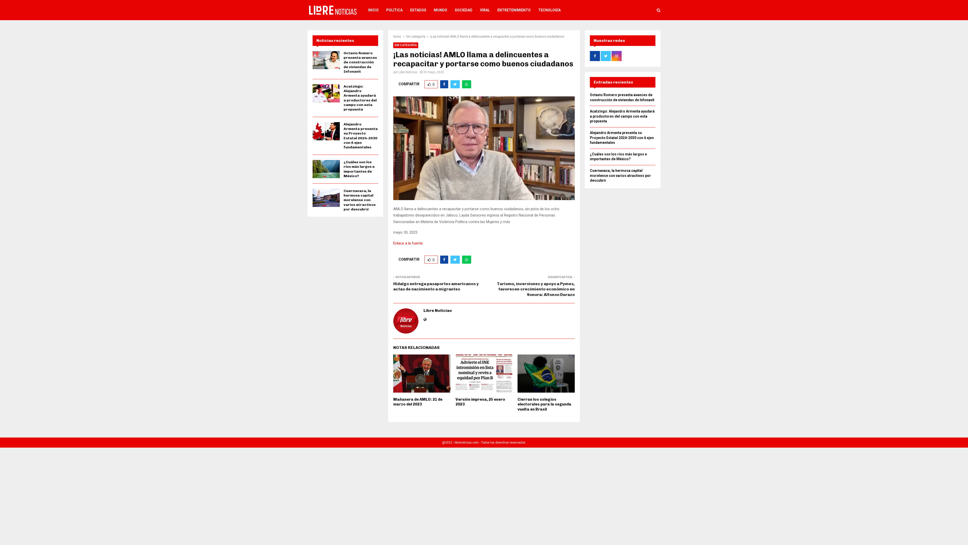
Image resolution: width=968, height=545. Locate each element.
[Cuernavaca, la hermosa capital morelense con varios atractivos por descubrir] (326, 198)
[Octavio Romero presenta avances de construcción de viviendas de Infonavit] (326, 60)
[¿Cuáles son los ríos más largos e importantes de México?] (326, 169)
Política (394, 10)
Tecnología (549, 10)
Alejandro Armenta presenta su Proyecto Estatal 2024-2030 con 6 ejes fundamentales (361, 135)
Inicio (373, 10)
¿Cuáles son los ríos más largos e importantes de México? (359, 169)
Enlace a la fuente (408, 243)
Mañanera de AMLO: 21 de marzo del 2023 (417, 402)
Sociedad (463, 10)
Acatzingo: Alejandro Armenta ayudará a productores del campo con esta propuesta (360, 98)
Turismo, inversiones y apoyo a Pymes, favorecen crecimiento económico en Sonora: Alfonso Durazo (536, 289)
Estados (418, 10)
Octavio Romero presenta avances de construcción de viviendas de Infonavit (360, 62)
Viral (485, 10)
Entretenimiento (514, 10)
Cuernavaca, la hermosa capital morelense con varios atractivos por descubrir (360, 200)
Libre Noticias (408, 72)
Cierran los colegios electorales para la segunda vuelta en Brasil (544, 404)
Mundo (440, 10)
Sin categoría (406, 45)
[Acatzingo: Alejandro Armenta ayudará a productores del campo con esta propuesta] (326, 93)
